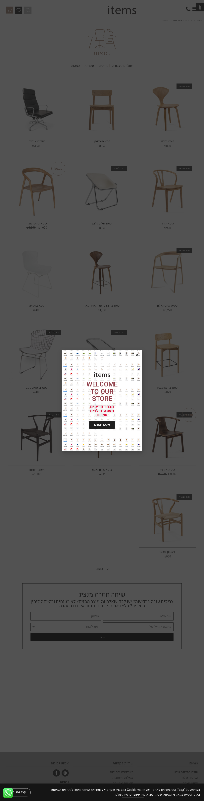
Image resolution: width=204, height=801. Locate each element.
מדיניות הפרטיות (133, 794)
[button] (137, 355)
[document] (102, 400)
